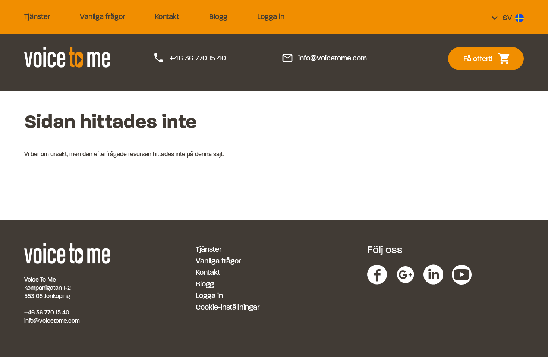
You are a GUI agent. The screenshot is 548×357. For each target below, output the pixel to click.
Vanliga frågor (102, 16)
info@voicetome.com (324, 58)
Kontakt (167, 16)
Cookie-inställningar (227, 307)
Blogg (218, 16)
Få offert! (491, 58)
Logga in (270, 16)
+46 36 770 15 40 (189, 58)
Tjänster (37, 16)
